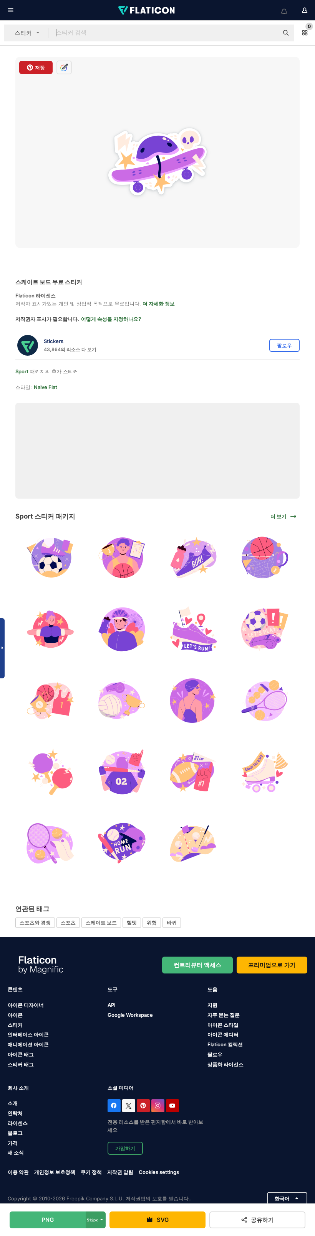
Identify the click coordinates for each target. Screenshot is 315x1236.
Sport (21, 371)
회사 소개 (18, 1088)
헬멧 (132, 922)
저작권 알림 (120, 1172)
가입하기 (125, 1148)
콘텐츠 (15, 989)
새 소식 (16, 1152)
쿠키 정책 (91, 1172)
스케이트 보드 (101, 922)
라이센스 (18, 1123)
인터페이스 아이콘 (28, 1034)
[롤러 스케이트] (264, 771)
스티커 (15, 1025)
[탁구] (50, 771)
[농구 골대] (264, 558)
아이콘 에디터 (223, 1034)
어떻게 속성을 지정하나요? (111, 319)
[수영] (193, 700)
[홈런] (121, 843)
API (112, 1005)
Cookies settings (159, 1172)
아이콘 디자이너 (26, 1005)
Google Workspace (130, 1015)
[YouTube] (172, 1105)
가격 (13, 1143)
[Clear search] (268, 33)
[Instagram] (157, 1105)
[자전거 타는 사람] (121, 629)
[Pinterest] (143, 1105)
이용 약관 (18, 1172)
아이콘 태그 (21, 1054)
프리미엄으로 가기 (272, 964)
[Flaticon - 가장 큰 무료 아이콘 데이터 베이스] (147, 10)
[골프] (193, 843)
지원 (212, 1005)
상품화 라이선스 (225, 1064)
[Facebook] (114, 1105)
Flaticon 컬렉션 (225, 1044)
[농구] (121, 558)
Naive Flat (45, 387)
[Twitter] (128, 1105)
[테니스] (264, 700)
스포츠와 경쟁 (35, 922)
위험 (152, 922)
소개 (13, 1103)
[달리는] (193, 558)
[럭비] (193, 771)
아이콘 (15, 1015)
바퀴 (172, 922)
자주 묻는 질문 (223, 1015)
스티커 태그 (21, 1064)
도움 (212, 989)
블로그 (15, 1133)
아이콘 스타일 (223, 1025)
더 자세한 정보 (159, 303)
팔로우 (214, 1054)
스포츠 (68, 922)
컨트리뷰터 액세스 (197, 964)
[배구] (121, 700)
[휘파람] (264, 629)
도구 (113, 989)
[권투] (50, 629)
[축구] (50, 558)
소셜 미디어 (121, 1088)
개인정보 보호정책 (54, 1172)
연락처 (15, 1113)
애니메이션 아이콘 (28, 1044)
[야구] (121, 771)
